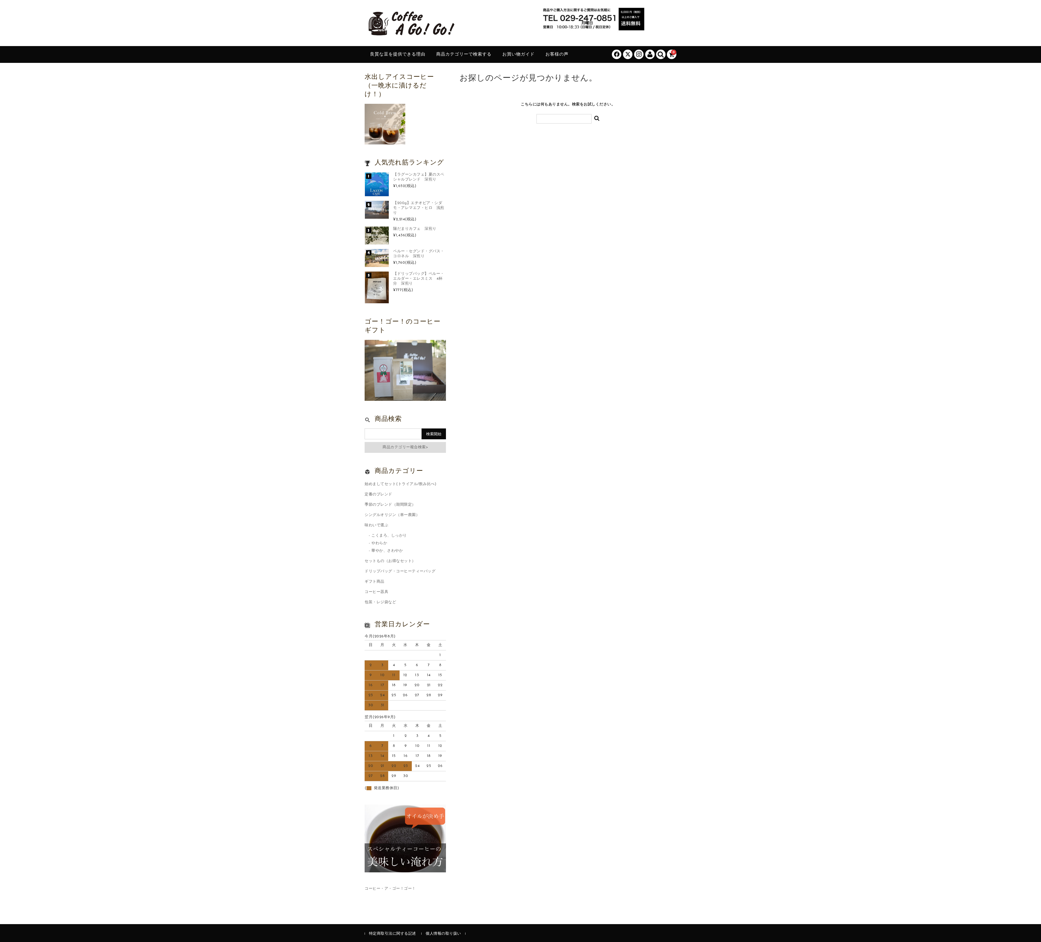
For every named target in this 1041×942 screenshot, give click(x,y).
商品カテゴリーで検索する (463, 54)
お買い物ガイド (518, 54)
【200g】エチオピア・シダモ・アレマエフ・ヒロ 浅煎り (418, 208)
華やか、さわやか (387, 551)
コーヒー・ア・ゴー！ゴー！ (390, 889)
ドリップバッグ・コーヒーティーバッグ (400, 571)
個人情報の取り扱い (443, 934)
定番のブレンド (378, 494)
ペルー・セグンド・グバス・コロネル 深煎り (418, 253)
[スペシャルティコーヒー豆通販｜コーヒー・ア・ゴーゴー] (411, 33)
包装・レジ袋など (380, 602)
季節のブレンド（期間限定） (390, 505)
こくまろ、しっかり (389, 536)
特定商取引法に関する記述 (392, 934)
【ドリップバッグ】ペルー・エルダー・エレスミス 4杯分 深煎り (418, 279)
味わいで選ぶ (376, 525)
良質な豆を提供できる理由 (397, 54)
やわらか (379, 543)
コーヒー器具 (376, 592)
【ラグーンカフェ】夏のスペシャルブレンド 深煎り (418, 177)
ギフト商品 (374, 582)
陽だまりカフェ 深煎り (414, 229)
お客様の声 (556, 54)
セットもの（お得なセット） (390, 561)
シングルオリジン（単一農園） (392, 515)
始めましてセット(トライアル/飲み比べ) (400, 484)
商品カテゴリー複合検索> (405, 447)
